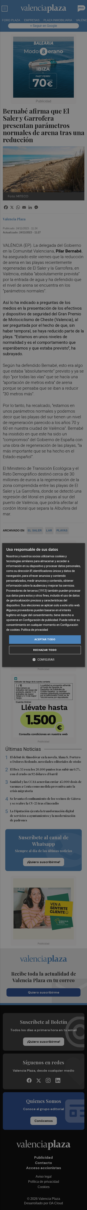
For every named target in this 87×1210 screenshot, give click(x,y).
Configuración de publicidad (40, 620)
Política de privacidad (34, 630)
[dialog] (43, 605)
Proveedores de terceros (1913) (26, 590)
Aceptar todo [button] (44, 639)
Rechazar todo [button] (44, 650)
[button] (43, 659)
